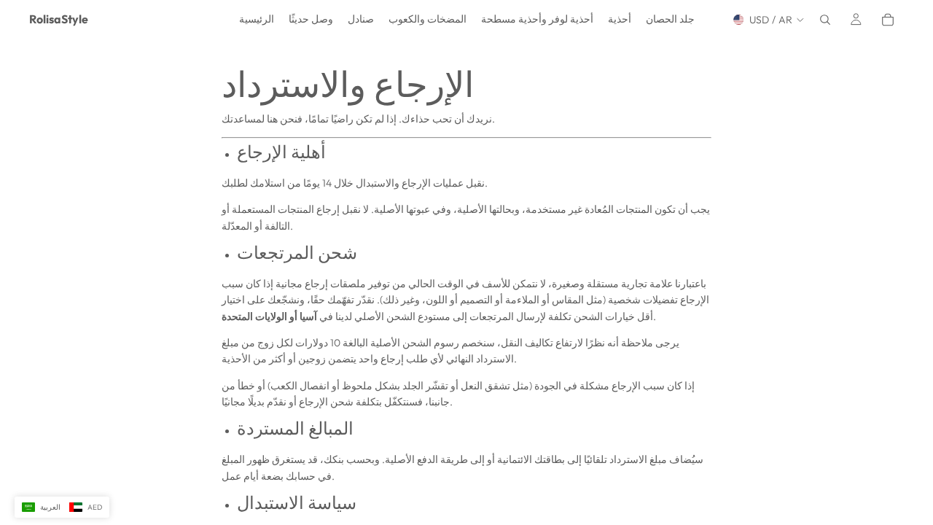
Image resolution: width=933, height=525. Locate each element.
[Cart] (888, 20)
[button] (62, 507)
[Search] (825, 20)
